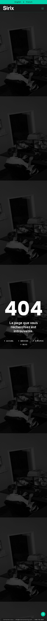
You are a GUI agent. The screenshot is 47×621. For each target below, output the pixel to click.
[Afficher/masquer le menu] (42, 8)
